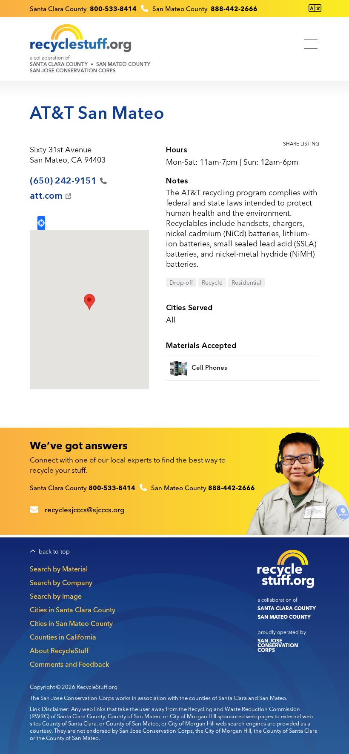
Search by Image (56, 596)
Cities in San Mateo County (71, 623)
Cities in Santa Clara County (72, 609)
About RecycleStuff (59, 650)
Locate (41, 223)
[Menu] (311, 44)
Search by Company (61, 582)
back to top (54, 551)
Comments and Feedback (69, 664)
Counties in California (63, 637)
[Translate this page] (315, 8)
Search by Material (59, 569)
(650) (63, 181)
